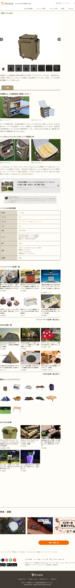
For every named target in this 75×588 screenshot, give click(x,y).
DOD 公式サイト (8, 120)
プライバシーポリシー (38, 565)
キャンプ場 (53, 8)
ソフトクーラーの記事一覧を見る (47, 319)
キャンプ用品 (41, 8)
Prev (1, 39)
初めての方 (61, 559)
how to (71, 8)
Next (59, 39)
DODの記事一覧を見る (51, 374)
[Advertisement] (14, 485)
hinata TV (53, 579)
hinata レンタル (33, 579)
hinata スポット (44, 579)
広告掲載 (36, 563)
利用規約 (27, 565)
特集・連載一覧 (54, 542)
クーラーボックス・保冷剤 (26, 221)
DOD (20, 217)
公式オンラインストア (64, 3)
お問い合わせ (44, 563)
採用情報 (48, 565)
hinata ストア (22, 579)
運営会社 (55, 565)
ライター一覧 (63, 563)
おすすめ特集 (28, 8)
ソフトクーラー (38, 221)
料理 (62, 8)
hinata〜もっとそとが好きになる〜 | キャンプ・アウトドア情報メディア (37, 574)
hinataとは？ (28, 563)
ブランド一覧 (54, 563)
